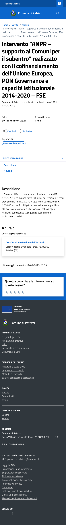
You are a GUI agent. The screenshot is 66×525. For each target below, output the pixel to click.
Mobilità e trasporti (12, 374)
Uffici (4, 344)
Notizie (5, 392)
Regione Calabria (12, 3)
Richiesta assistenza (12, 476)
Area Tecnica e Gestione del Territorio (25, 242)
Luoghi (5, 415)
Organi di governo (11, 337)
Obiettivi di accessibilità (14, 494)
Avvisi (5, 400)
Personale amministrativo (15, 348)
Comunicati (8, 396)
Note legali (7, 487)
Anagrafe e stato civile (13, 366)
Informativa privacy (12, 483)
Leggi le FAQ (8, 465)
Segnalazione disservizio (14, 472)
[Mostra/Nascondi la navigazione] (4, 13)
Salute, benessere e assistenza (18, 377)
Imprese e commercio (13, 370)
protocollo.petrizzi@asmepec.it (23, 459)
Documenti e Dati (11, 352)
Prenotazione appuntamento (17, 469)
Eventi (5, 418)
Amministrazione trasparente (17, 480)
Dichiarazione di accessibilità (17, 491)
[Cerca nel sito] (57, 13)
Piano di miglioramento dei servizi (19, 498)
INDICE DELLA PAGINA (12, 158)
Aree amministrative (12, 340)
